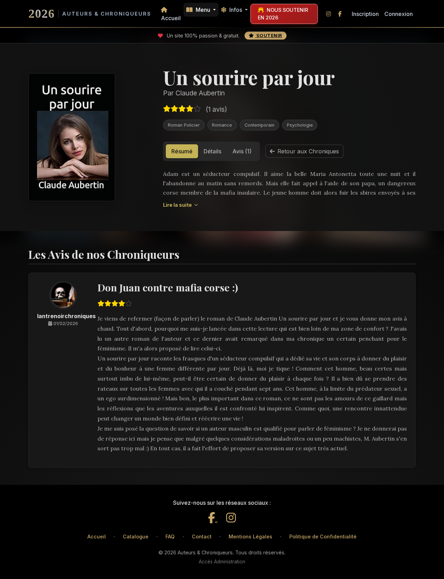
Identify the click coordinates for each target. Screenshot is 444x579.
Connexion (398, 13)
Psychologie (300, 125)
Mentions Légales (250, 536)
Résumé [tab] (182, 151)
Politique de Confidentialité (323, 536)
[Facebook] (212, 517)
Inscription (365, 13)
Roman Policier (184, 125)
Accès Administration (222, 561)
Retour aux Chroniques (308, 151)
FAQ (169, 536)
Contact (202, 536)
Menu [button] (203, 9)
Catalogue (135, 536)
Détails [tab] (212, 151)
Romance (222, 125)
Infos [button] (236, 9)
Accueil (171, 18)
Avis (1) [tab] (241, 151)
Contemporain (259, 125)
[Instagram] (231, 517)
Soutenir (268, 35)
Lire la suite (178, 205)
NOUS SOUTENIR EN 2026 (283, 13)
